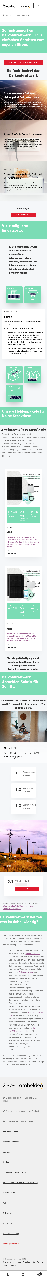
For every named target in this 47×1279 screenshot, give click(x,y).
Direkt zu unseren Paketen (23, 62)
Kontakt (6, 1162)
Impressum (7, 1223)
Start (7, 15)
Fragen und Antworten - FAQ (15, 1172)
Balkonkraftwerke (33, 953)
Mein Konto (8, 1275)
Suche (23, 1275)
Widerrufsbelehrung (11, 1234)
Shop (13, 15)
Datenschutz (8, 1213)
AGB (5, 1203)
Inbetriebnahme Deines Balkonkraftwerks (20, 1182)
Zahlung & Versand (11, 1142)
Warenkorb (36, 1273)
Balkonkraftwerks (26, 972)
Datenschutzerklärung (12, 1262)
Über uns (6, 1152)
